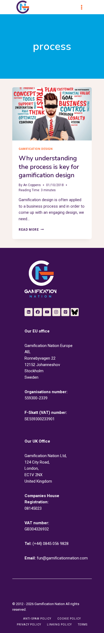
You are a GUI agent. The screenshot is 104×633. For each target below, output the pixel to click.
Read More (31, 230)
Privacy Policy (29, 624)
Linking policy (59, 624)
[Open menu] (84, 7)
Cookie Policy (69, 618)
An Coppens (32, 185)
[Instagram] (56, 312)
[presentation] (52, 113)
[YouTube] (47, 312)
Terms (82, 624)
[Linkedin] (29, 312)
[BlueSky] (75, 312)
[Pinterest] (65, 312)
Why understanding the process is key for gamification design (49, 166)
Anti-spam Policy (37, 618)
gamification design (36, 149)
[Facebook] (38, 312)
